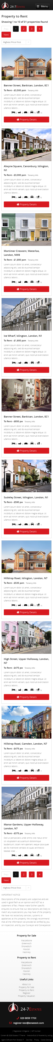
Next (6, 34)
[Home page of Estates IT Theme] (14, 8)
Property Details (28, 119)
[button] (16, 42)
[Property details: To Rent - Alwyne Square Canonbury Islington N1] (26, 160)
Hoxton (26, 949)
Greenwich (27, 943)
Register (26, 993)
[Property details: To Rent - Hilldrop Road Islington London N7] (26, 572)
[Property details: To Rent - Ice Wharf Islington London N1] (26, 329)
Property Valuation (26, 996)
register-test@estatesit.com (28, 1023)
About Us (26, 984)
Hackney (26, 952)
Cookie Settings (46, 1040)
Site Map (29, 1040)
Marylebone (26, 940)
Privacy (36, 1040)
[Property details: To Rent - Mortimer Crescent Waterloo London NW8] (26, 245)
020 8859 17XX (28, 1018)
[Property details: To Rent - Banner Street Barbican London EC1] (26, 79)
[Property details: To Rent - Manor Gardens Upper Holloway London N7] (26, 818)
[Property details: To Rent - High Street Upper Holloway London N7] (26, 653)
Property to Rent (26, 990)
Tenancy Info (33, 90)
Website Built (31, 1035)
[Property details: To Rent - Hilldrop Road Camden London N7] (26, 737)
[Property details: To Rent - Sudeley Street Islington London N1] (26, 491)
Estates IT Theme (19, 1035)
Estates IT (20, 1040)
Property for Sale (26, 987)
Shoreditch (26, 946)
